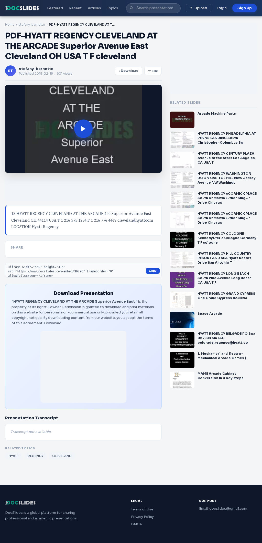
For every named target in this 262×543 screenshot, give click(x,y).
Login (222, 8)
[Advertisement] (83, 367)
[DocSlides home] (22, 8)
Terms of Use (142, 509)
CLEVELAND (62, 456)
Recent (75, 8)
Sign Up (244, 8)
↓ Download (128, 71)
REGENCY (35, 456)
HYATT (13, 456)
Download (52, 323)
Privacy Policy (142, 517)
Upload (200, 8)
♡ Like (153, 71)
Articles (94, 8)
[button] (83, 129)
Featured (55, 8)
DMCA (136, 524)
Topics (112, 8)
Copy (153, 270)
